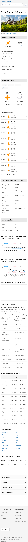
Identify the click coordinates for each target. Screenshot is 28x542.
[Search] (22, 4)
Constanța (4, 435)
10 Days (11, 85)
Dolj (17, 435)
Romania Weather (6, 1)
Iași (16, 432)
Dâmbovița (18, 448)
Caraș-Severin (5, 445)
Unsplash (15, 33)
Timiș (17, 437)
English (5, 529)
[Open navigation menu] (26, 5)
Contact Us (18, 512)
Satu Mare (5, 448)
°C (19, 45)
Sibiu (17, 440)
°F (21, 45)
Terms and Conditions (20, 521)
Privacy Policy (18, 515)
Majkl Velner (8, 33)
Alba (17, 443)
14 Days (18, 85)
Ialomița (4, 440)
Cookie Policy (18, 518)
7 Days (4, 85)
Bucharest (5, 432)
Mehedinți (18, 445)
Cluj (3, 437)
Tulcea (4, 443)
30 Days (5, 87)
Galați (3, 451)
